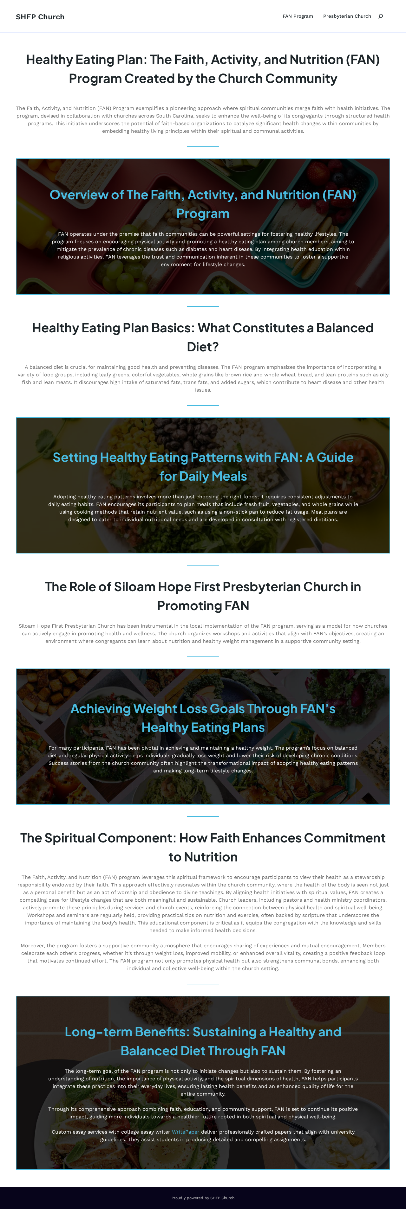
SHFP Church (40, 16)
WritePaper (186, 1132)
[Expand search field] (380, 16)
